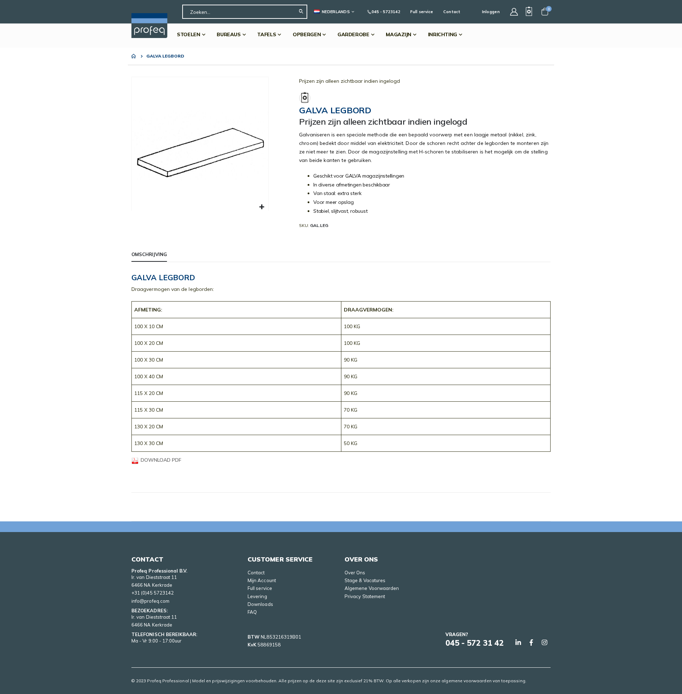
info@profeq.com (150, 601)
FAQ (252, 612)
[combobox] (244, 12)
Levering (257, 596)
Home (133, 56)
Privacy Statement (365, 596)
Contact (452, 11)
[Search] (303, 12)
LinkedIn (518, 642)
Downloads (260, 604)
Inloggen (491, 11)
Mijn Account (262, 580)
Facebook (531, 642)
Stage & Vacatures (365, 580)
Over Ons (355, 572)
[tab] (149, 255)
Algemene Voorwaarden (372, 588)
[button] (262, 207)
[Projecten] (529, 11)
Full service (421, 11)
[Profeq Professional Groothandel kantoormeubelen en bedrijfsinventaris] (149, 25)
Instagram (544, 642)
